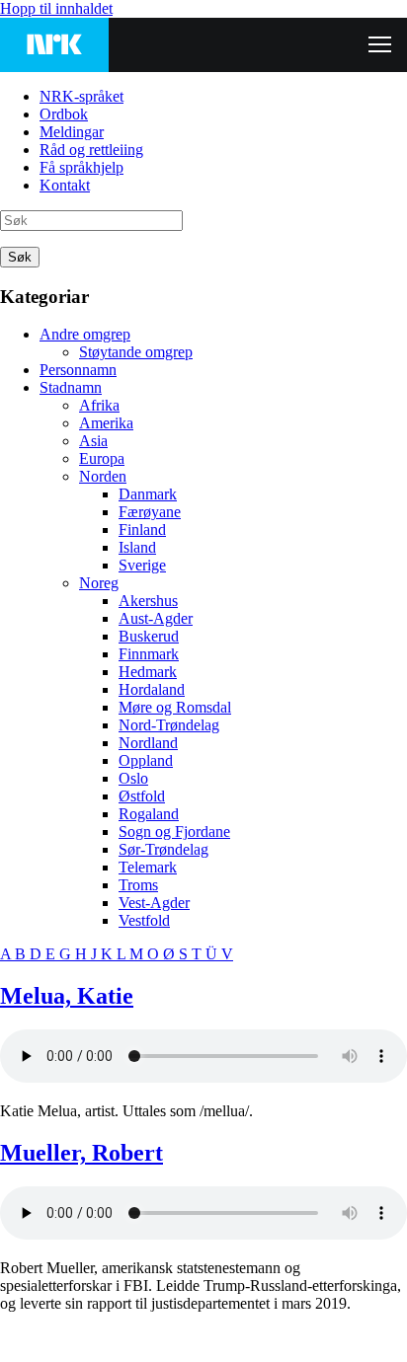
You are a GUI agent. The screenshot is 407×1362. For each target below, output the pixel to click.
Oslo (133, 778)
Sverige (142, 565)
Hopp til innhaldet (56, 8)
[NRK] (54, 45)
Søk (20, 257)
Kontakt (65, 185)
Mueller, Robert (81, 1153)
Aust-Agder (156, 618)
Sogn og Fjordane (174, 831)
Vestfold (144, 920)
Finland (142, 529)
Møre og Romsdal (175, 707)
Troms (138, 884)
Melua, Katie (66, 996)
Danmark (148, 494)
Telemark (148, 867)
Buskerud (149, 636)
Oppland (146, 760)
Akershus (148, 600)
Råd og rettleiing (91, 149)
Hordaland (152, 689)
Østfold (142, 796)
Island (137, 547)
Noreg (99, 582)
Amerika (106, 423)
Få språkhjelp (81, 167)
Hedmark (148, 671)
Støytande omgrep (136, 351)
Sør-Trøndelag (163, 849)
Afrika (99, 405)
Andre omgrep (85, 334)
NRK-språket (81, 96)
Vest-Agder (154, 902)
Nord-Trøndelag (169, 725)
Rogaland (149, 813)
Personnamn (78, 369)
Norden (102, 476)
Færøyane (150, 511)
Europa (101, 458)
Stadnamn (71, 387)
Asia (93, 440)
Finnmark (149, 653)
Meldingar (72, 131)
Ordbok (64, 114)
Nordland (148, 742)
